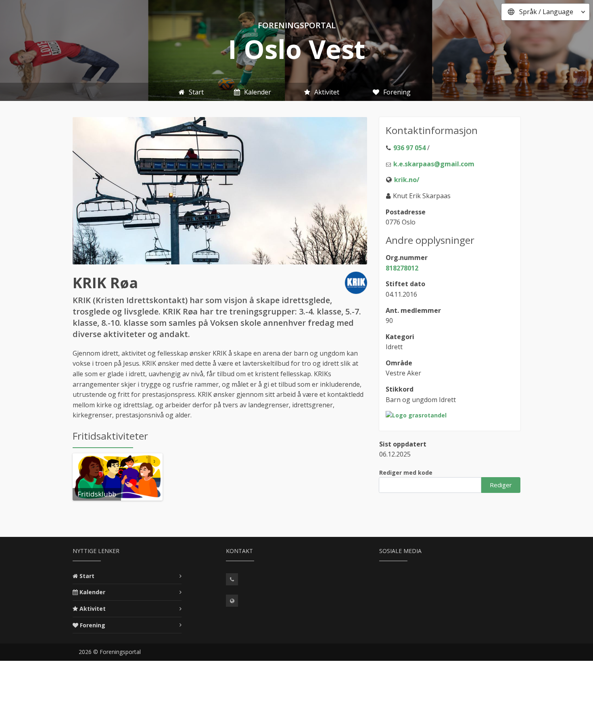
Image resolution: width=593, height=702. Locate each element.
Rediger (501, 485)
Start (86, 576)
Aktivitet (92, 608)
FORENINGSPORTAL (297, 25)
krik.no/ (407, 179)
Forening (92, 625)
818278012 (402, 268)
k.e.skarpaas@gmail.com (433, 163)
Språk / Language (546, 11)
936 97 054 (409, 147)
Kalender (92, 592)
